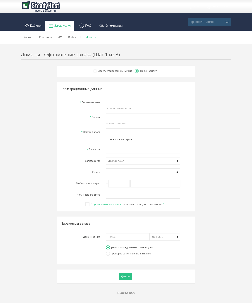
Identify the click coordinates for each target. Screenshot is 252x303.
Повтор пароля (90, 132)
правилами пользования (107, 204)
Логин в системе (90, 102)
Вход (197, 6)
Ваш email (93, 149)
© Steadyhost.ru (126, 292)
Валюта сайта (92, 160)
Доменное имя (90, 236)
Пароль (95, 117)
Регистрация (220, 6)
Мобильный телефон (88, 183)
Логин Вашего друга (88, 194)
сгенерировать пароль (120, 139)
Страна (96, 172)
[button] (33, 26)
